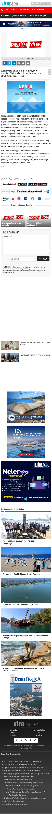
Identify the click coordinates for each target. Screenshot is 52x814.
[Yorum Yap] (28, 63)
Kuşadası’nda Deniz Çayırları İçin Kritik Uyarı (18, 780)
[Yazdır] (23, 63)
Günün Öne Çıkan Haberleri (11, 754)
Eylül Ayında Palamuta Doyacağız (14, 801)
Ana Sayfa (13, 730)
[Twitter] (9, 63)
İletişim (13, 735)
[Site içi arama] (49, 3)
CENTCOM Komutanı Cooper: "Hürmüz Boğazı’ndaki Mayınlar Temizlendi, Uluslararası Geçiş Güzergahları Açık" (22, 783)
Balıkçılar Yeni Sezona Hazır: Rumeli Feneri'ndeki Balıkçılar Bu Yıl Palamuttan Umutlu (23, 792)
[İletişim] (45, 3)
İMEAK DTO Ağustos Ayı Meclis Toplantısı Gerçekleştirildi (22, 786)
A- (49, 73)
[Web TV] (37, 3)
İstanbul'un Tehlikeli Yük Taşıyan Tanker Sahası (19, 777)
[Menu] (33, 3)
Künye (13, 733)
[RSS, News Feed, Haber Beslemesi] (26, 740)
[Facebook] (5, 63)
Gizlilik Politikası (39, 730)
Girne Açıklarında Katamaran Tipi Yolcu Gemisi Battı (20, 764)
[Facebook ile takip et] (16, 740)
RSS (38, 733)
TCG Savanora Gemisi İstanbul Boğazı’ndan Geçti (19, 789)
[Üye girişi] (30, 740)
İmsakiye (39, 735)
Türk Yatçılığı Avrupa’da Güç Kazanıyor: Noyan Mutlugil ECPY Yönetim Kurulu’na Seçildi (25, 774)
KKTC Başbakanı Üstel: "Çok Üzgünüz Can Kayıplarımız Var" (23, 761)
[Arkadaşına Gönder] (19, 63)
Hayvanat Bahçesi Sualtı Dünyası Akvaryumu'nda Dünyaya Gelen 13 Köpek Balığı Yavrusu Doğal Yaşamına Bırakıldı (23, 768)
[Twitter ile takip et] (21, 740)
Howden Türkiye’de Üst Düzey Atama (15, 795)
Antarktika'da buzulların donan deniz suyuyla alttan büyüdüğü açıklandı (21, 74)
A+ (49, 70)
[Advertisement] (26, 310)
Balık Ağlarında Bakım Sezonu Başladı (16, 804)
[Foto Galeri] (41, 3)
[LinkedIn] (14, 63)
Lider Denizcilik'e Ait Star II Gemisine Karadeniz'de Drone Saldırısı (25, 798)
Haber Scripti (24, 748)
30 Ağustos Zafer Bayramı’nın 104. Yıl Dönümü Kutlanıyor (22, 771)
